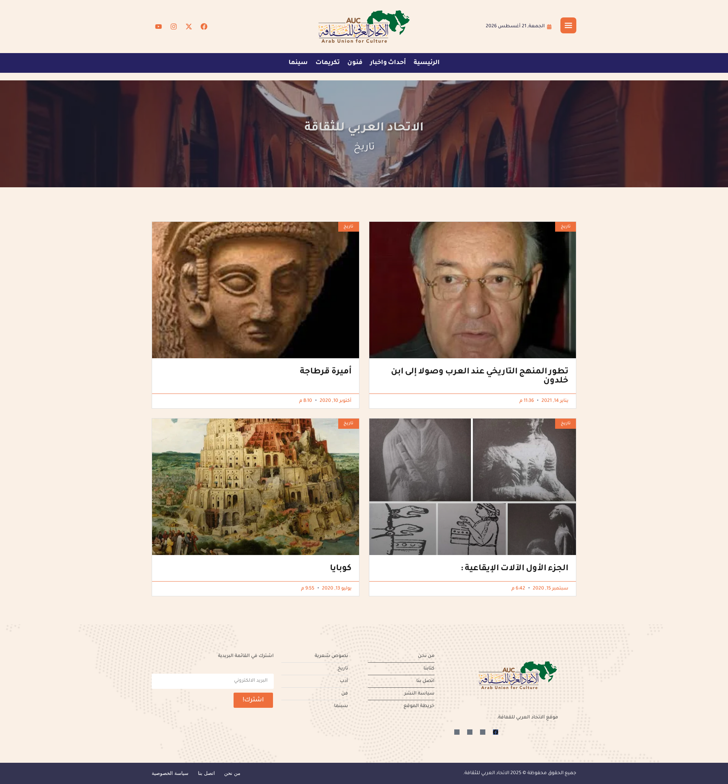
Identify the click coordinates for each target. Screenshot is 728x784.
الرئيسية (427, 63)
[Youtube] (158, 26)
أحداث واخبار (388, 63)
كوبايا (340, 569)
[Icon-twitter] (482, 732)
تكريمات (327, 63)
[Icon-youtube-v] (457, 732)
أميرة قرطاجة (325, 372)
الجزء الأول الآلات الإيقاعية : (514, 569)
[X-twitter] (189, 26)
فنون (354, 63)
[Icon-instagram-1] (469, 732)
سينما (298, 63)
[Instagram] (173, 26)
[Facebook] (204, 26)
